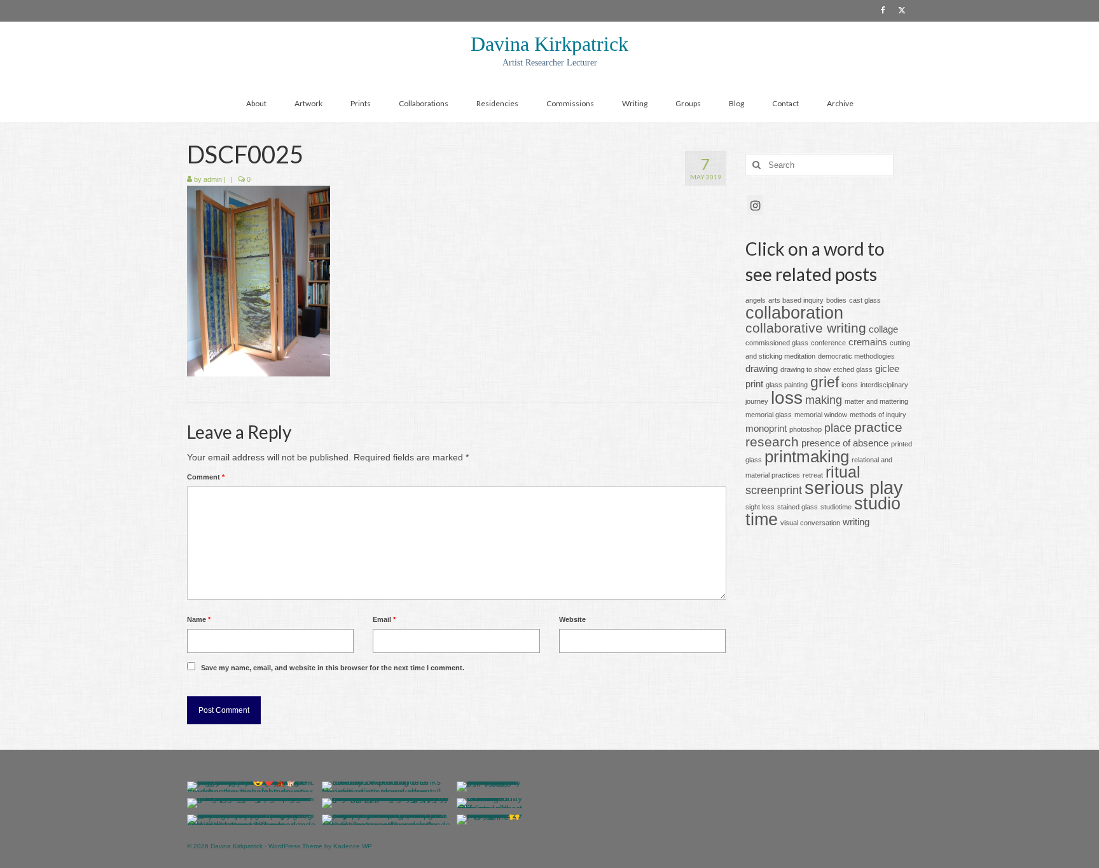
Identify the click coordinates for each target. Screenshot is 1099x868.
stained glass (797, 507)
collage (883, 329)
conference (828, 343)
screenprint (773, 490)
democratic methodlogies (856, 356)
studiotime (836, 507)
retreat (813, 475)
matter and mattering (876, 401)
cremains (867, 341)
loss (787, 397)
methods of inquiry (878, 414)
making (823, 399)
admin (213, 179)
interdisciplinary (884, 385)
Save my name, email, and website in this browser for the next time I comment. (332, 668)
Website (572, 619)
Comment (206, 477)
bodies (836, 300)
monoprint (766, 428)
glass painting (787, 385)
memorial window (820, 414)
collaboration (794, 312)
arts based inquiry (796, 300)
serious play (854, 487)
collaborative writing (805, 327)
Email (384, 619)
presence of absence (844, 442)
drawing (761, 368)
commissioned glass (776, 343)
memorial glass (768, 414)
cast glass (865, 300)
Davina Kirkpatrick (549, 43)
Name (199, 619)
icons (849, 385)
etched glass (853, 369)
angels (755, 300)
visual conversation (810, 523)
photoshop (805, 429)
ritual (843, 472)
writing (856, 521)
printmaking (806, 456)
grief (824, 382)
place (838, 427)
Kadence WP (352, 846)
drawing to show (805, 369)
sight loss (760, 507)
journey (756, 401)
